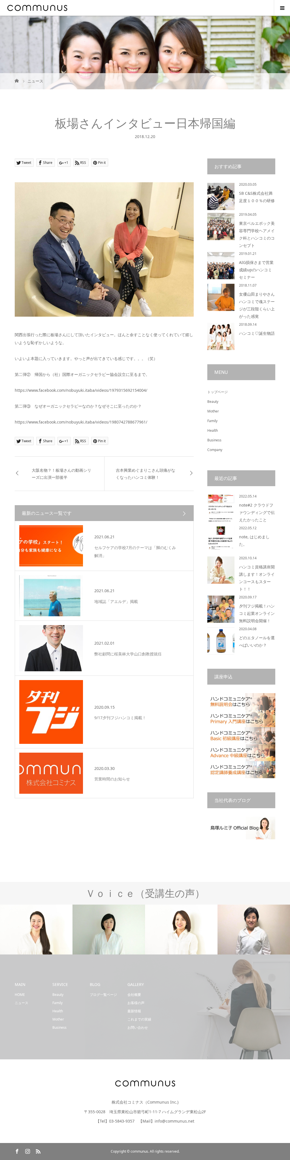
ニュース (21, 1002)
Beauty (212, 401)
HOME (20, 994)
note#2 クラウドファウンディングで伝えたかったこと (257, 512)
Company (214, 449)
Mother (213, 411)
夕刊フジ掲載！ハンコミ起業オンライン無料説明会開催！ (257, 613)
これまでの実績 (139, 1019)
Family (212, 420)
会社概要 (134, 994)
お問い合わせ (137, 1027)
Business (214, 440)
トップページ (217, 392)
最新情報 (134, 1011)
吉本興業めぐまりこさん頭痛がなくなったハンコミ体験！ (145, 473)
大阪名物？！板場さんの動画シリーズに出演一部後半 (61, 473)
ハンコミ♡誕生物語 (257, 333)
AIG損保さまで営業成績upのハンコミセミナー (256, 270)
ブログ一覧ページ (103, 994)
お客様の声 (135, 1002)
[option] (36, 930)
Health (212, 430)
